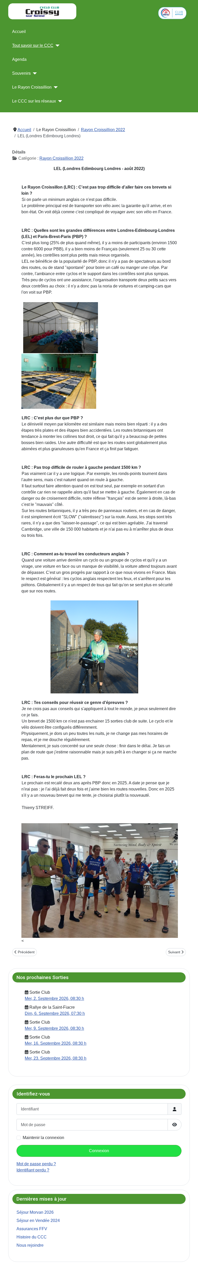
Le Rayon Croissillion (32, 87)
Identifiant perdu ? (32, 1170)
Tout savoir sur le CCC (32, 45)
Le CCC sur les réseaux (34, 101)
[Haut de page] (189, 1256)
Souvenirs (21, 73)
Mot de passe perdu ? (36, 1164)
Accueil (19, 31)
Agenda (19, 59)
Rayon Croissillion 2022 (61, 158)
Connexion (99, 1151)
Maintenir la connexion (43, 1137)
